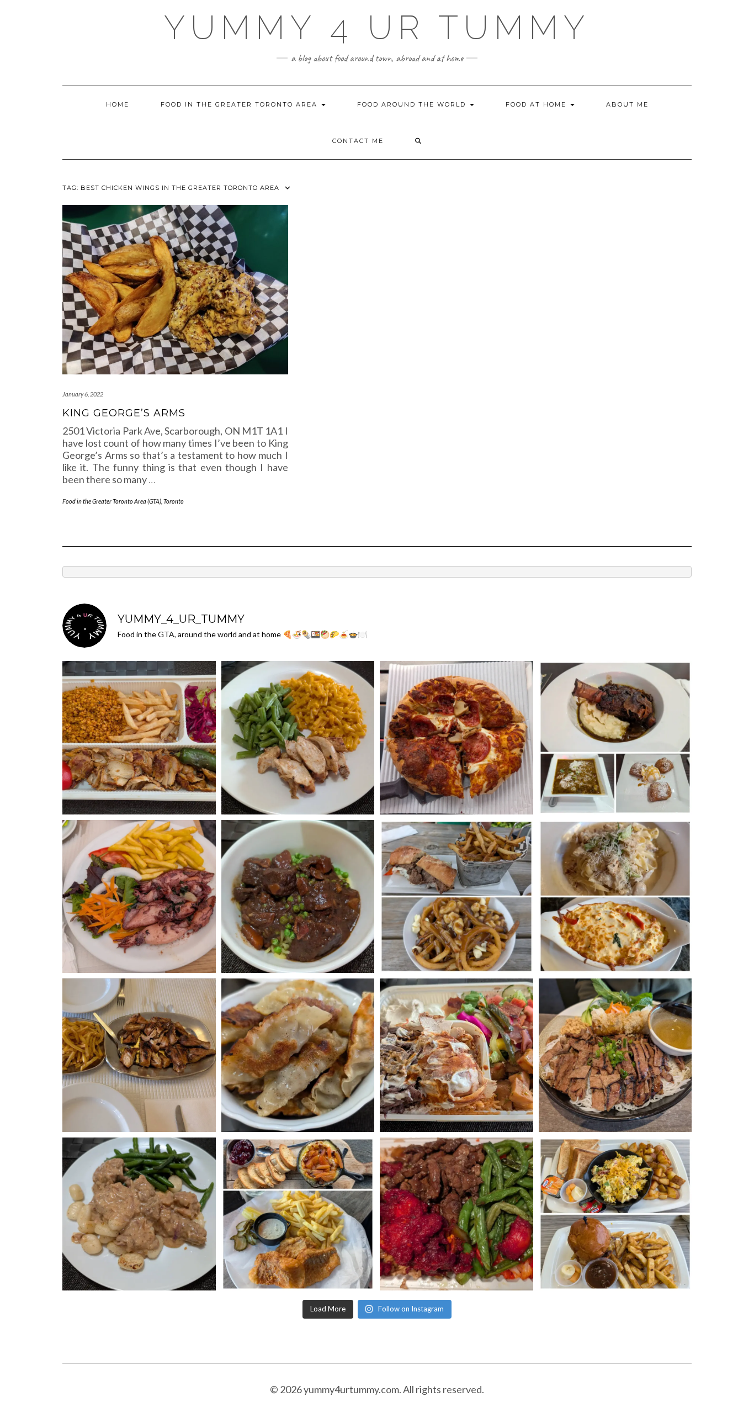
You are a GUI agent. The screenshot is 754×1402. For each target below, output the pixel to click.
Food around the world (413, 104)
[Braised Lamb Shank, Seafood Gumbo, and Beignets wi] (615, 737)
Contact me (358, 141)
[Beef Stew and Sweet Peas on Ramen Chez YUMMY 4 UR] (298, 897)
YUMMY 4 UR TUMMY (377, 27)
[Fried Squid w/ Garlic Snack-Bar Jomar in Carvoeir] (139, 897)
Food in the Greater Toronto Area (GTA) (111, 501)
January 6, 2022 (82, 394)
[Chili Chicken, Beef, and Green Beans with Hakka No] (456, 1214)
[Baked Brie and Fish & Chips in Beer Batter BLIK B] (298, 1214)
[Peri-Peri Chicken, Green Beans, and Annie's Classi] (298, 737)
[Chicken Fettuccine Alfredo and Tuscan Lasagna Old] (615, 897)
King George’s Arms (123, 413)
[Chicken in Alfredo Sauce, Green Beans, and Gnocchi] (139, 1214)
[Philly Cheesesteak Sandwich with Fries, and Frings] (456, 897)
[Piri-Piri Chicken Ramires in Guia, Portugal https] (139, 1055)
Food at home (537, 104)
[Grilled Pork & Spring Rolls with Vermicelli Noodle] (615, 1055)
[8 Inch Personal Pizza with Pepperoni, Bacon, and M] (456, 737)
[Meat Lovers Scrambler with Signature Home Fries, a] (615, 1214)
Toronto (173, 501)
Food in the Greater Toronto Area (240, 104)
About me (627, 104)
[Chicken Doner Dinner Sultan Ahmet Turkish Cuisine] (139, 737)
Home (117, 104)
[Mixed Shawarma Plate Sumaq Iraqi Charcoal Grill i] (456, 1055)
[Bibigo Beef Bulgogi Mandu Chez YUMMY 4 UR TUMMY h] (298, 1055)
